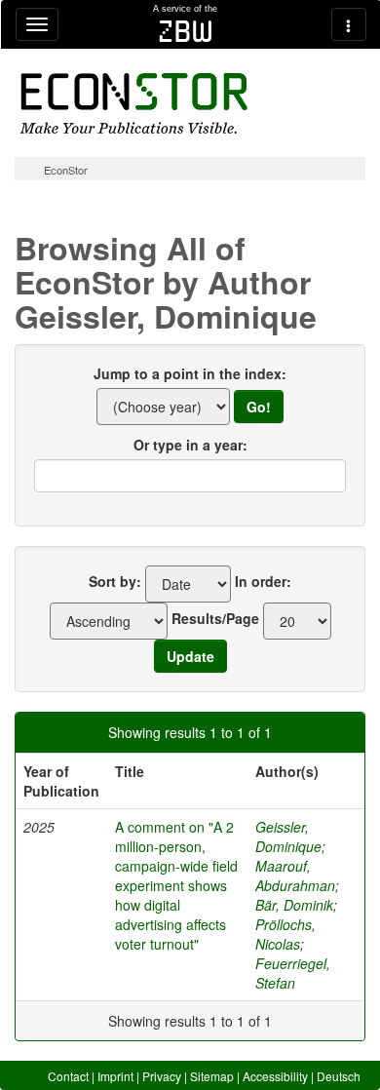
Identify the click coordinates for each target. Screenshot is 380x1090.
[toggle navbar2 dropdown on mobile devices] (348, 24)
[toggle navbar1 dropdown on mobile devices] (37, 24)
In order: (263, 581)
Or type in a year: (190, 444)
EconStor (66, 169)
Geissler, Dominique (288, 836)
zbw (185, 31)
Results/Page (215, 618)
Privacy (161, 1076)
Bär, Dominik (294, 905)
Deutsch (339, 1076)
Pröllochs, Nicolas (285, 934)
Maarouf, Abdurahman (295, 875)
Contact (68, 1076)
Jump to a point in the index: (190, 373)
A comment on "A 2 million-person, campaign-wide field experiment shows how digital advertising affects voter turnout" (176, 885)
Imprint (115, 1076)
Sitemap (212, 1076)
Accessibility (275, 1076)
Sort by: (115, 581)
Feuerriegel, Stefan (292, 973)
